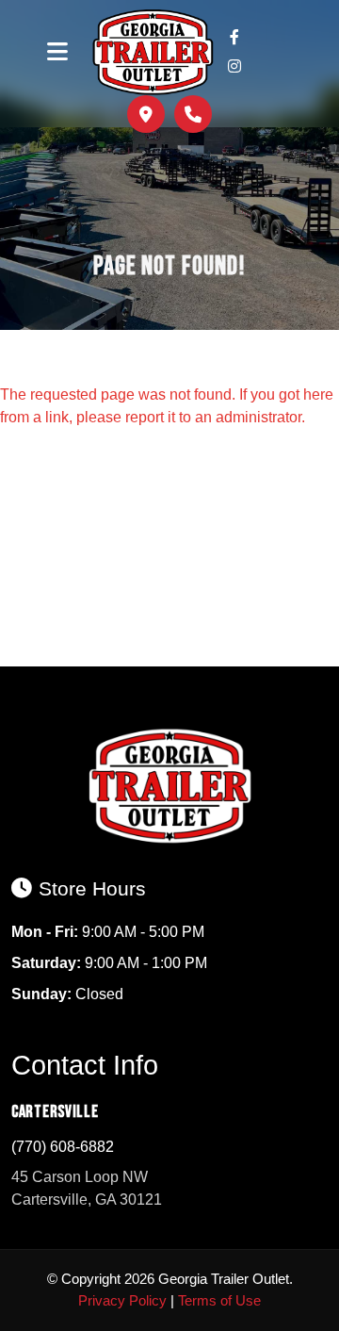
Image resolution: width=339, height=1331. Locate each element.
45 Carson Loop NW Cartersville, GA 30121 (86, 1188)
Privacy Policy (122, 1300)
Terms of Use (219, 1300)
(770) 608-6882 (62, 1147)
